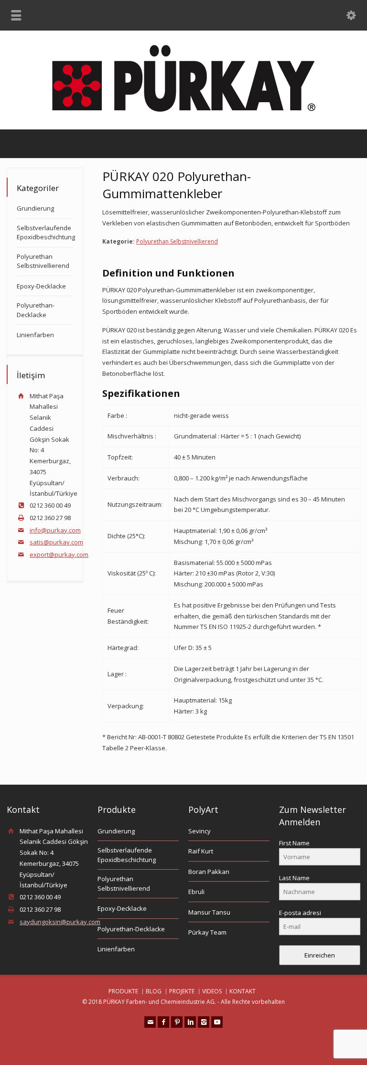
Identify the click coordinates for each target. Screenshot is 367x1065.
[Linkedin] (190, 1022)
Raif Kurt (200, 851)
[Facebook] (163, 1022)
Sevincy (199, 831)
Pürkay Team (207, 932)
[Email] (150, 1022)
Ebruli (196, 891)
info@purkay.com (55, 530)
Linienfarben (35, 334)
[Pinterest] (177, 1022)
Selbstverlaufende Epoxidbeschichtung (46, 233)
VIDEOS (212, 991)
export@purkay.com (59, 554)
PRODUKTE (123, 991)
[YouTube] (217, 1022)
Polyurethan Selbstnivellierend (177, 241)
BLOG (154, 991)
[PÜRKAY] (183, 109)
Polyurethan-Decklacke (35, 310)
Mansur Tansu (209, 912)
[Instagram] (203, 1022)
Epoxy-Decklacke (41, 286)
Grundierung (35, 208)
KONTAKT (242, 991)
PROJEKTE (181, 991)
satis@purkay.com (56, 542)
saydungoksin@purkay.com (60, 921)
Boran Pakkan (208, 871)
